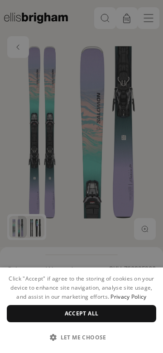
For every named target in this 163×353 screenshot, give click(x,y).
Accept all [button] (82, 313)
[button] (81, 337)
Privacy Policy (128, 297)
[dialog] (81, 310)
